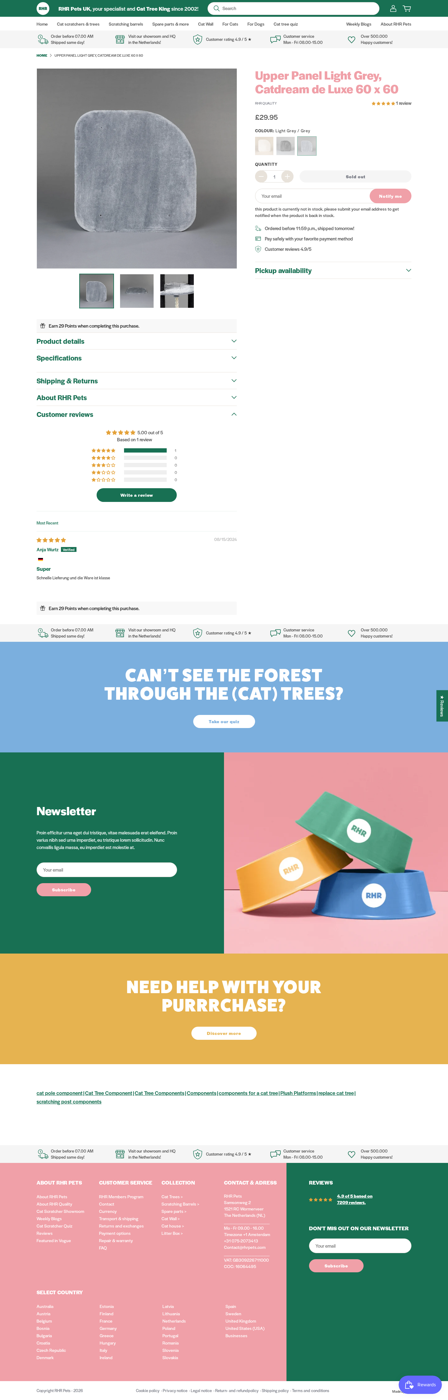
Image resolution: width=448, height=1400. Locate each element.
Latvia (168, 1306)
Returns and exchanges (121, 1226)
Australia (45, 1306)
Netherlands (174, 1321)
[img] (51, 540)
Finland (106, 1313)
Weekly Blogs (49, 1218)
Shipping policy (275, 1390)
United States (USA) (245, 1328)
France (106, 1321)
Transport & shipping (118, 1218)
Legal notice (201, 1390)
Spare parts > (174, 1211)
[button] (104, 450)
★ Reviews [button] (442, 706)
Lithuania (171, 1313)
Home (42, 55)
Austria (43, 1313)
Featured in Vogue (54, 1240)
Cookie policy (147, 1390)
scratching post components (69, 1101)
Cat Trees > (172, 1196)
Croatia (43, 1343)
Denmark (45, 1357)
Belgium (44, 1321)
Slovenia (170, 1350)
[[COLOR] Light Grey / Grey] (307, 146)
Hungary (108, 1343)
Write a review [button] (136, 495)
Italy (103, 1350)
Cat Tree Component (108, 1092)
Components (201, 1092)
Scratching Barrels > (180, 1204)
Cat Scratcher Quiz (54, 1226)
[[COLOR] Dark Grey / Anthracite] (285, 146)
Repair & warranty (116, 1240)
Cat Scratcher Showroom (60, 1211)
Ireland (106, 1357)
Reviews (45, 1233)
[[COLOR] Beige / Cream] (264, 146)
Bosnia (43, 1328)
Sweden (233, 1313)
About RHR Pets (52, 1196)
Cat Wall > (171, 1218)
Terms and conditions (310, 1390)
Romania (170, 1343)
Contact (106, 1204)
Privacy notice (175, 1390)
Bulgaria (44, 1335)
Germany (108, 1328)
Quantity (266, 164)
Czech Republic (51, 1350)
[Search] (217, 8)
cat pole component (60, 1092)
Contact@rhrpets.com (244, 1247)
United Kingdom (241, 1321)
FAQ (103, 1248)
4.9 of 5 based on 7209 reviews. (354, 1199)
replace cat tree (336, 1092)
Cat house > (173, 1226)
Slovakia (170, 1357)
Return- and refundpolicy (236, 1390)
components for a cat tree (248, 1092)
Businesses (236, 1335)
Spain (231, 1306)
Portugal (170, 1335)
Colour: (282, 130)
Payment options (115, 1233)
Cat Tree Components (159, 1092)
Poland (168, 1328)
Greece (107, 1335)
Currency (108, 1211)
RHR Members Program (121, 1196)
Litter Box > (172, 1233)
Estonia (107, 1306)
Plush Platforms (298, 1092)
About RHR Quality (54, 1204)
